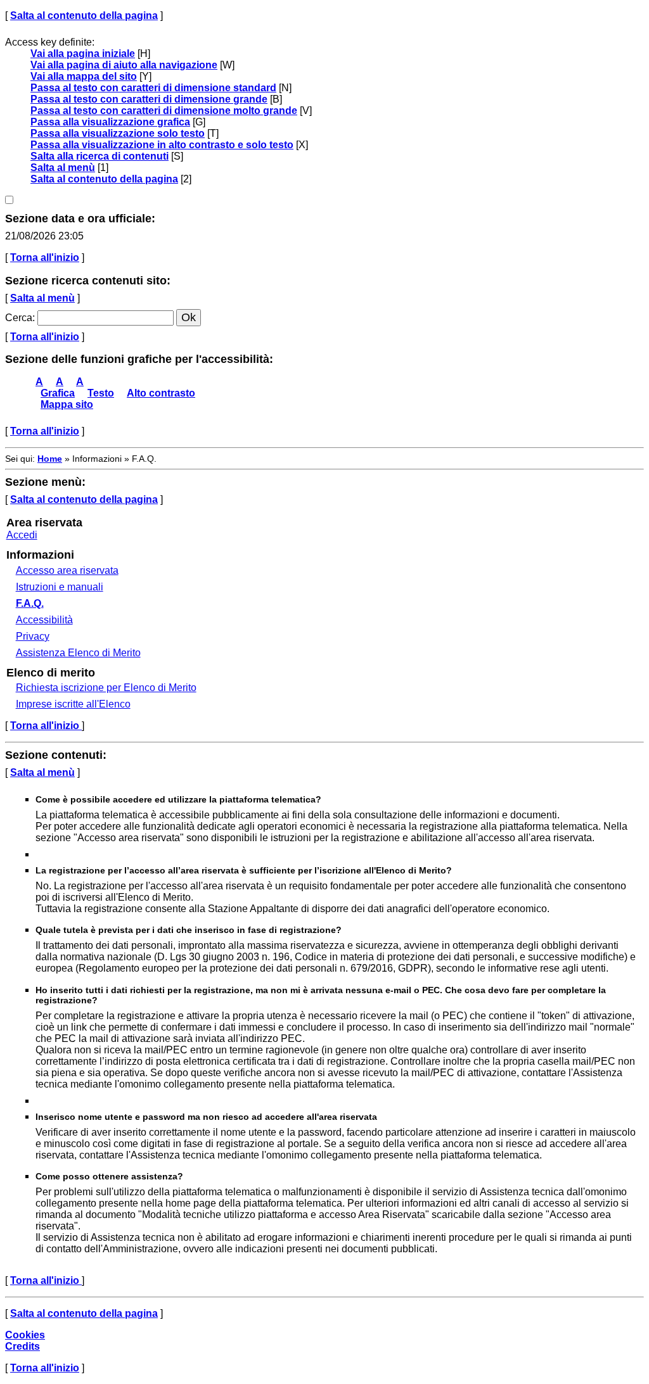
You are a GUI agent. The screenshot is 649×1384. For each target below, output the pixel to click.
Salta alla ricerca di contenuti (99, 156)
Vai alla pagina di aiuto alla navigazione (123, 65)
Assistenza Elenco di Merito (78, 652)
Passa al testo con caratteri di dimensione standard (153, 87)
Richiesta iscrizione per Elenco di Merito (106, 687)
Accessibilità (44, 619)
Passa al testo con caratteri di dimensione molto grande (163, 110)
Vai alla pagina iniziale (82, 53)
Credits (22, 1346)
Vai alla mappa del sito (83, 76)
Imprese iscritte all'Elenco (73, 704)
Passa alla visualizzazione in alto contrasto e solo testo (161, 144)
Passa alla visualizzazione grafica (110, 122)
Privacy (32, 636)
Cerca (18, 317)
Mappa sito (67, 404)
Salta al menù (62, 167)
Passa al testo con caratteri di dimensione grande (148, 99)
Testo (100, 393)
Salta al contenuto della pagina (84, 15)
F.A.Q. (30, 603)
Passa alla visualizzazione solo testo (117, 133)
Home (49, 459)
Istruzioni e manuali (59, 586)
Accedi (21, 535)
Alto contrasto (161, 393)
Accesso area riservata (67, 570)
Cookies (25, 1335)
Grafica (58, 393)
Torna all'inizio (44, 257)
